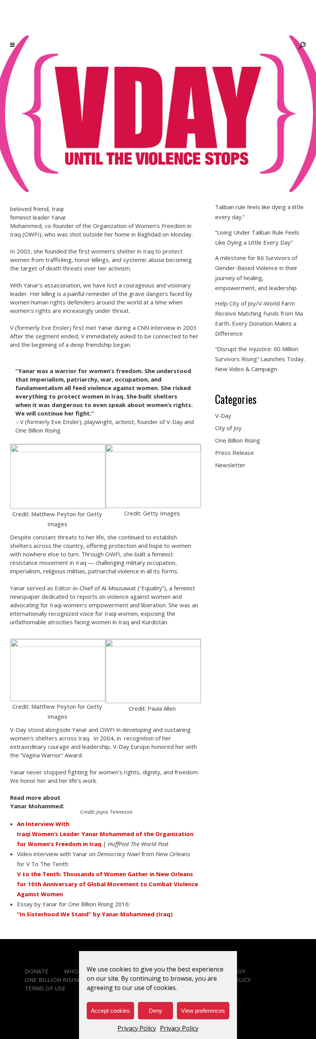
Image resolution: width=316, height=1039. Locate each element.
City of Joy (228, 428)
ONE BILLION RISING (53, 979)
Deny (155, 1010)
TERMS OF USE (45, 988)
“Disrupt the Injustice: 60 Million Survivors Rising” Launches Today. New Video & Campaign (260, 359)
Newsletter (230, 465)
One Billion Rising (237, 440)
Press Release (234, 452)
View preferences (203, 1010)
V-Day (223, 415)
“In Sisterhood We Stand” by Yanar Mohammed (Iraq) (95, 914)
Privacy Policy (137, 1028)
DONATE (37, 971)
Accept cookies (110, 1010)
